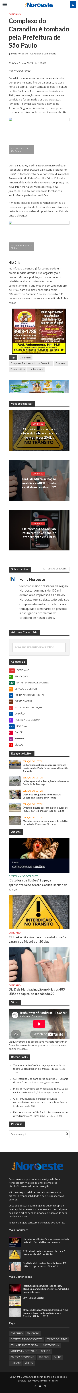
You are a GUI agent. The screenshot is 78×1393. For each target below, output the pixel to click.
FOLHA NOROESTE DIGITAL (25, 1345)
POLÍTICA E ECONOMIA (22, 1357)
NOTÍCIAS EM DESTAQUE (24, 1351)
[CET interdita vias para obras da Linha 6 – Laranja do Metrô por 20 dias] (39, 912)
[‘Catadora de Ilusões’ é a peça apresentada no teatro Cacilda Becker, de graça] (39, 855)
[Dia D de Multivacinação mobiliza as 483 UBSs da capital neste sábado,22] (39, 964)
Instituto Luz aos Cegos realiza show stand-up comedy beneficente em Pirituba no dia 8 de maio (46, 1288)
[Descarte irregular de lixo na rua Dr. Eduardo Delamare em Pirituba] (15, 794)
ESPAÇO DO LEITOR (33, 761)
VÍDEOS (29, 1363)
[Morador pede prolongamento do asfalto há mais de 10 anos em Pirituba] (15, 820)
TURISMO (16, 1363)
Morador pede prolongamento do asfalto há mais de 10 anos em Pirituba (45, 823)
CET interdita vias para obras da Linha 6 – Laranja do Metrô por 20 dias (39, 433)
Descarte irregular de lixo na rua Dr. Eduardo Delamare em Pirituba (42, 796)
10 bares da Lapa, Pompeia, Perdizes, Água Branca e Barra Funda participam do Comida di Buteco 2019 (45, 1313)
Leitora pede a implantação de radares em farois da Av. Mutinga (46, 783)
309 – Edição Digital (33, 1298)
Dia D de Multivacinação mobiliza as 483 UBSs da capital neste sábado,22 (39, 483)
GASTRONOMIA (51, 1345)
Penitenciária (18, 369)
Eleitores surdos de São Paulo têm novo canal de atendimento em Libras (39, 533)
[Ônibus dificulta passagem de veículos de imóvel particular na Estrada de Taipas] (15, 807)
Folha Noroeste (19, 53)
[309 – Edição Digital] (15, 1300)
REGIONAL (44, 1357)
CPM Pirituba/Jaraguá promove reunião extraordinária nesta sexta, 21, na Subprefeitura (40, 1100)
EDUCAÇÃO (33, 1333)
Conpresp (61, 363)
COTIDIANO (15, 14)
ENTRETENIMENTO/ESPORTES (23, 876)
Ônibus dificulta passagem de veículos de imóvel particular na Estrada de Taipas (45, 809)
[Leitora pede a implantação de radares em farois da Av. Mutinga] (15, 780)
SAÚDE (57, 1357)
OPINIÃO (45, 1351)
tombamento (36, 369)
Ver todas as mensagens (55, 568)
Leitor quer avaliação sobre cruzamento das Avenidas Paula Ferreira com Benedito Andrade (45, 768)
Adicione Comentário (45, 53)
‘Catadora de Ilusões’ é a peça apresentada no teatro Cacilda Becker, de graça (38, 884)
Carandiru (25, 357)
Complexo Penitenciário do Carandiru (31, 363)
